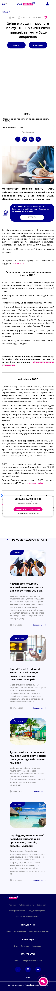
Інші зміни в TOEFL (13, 127)
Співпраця (41, 905)
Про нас (12, 905)
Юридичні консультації (39, 931)
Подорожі (19, 721)
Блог (16, 946)
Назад (5, 12)
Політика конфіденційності (27, 916)
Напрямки (36, 946)
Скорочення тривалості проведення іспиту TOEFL (26, 120)
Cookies (37, 502)
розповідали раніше (34, 483)
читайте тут (19, 263)
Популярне (38, 45)
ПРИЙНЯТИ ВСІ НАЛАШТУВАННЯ (28, 509)
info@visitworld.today (32, 961)
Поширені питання (17, 911)
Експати (17, 804)
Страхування (20, 931)
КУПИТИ (32, 217)
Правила (25, 946)
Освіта (16, 45)
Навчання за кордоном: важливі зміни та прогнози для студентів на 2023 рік (26, 587)
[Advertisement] (28, 82)
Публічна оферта (26, 905)
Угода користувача (37, 911)
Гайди (8, 931)
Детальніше (38, 625)
